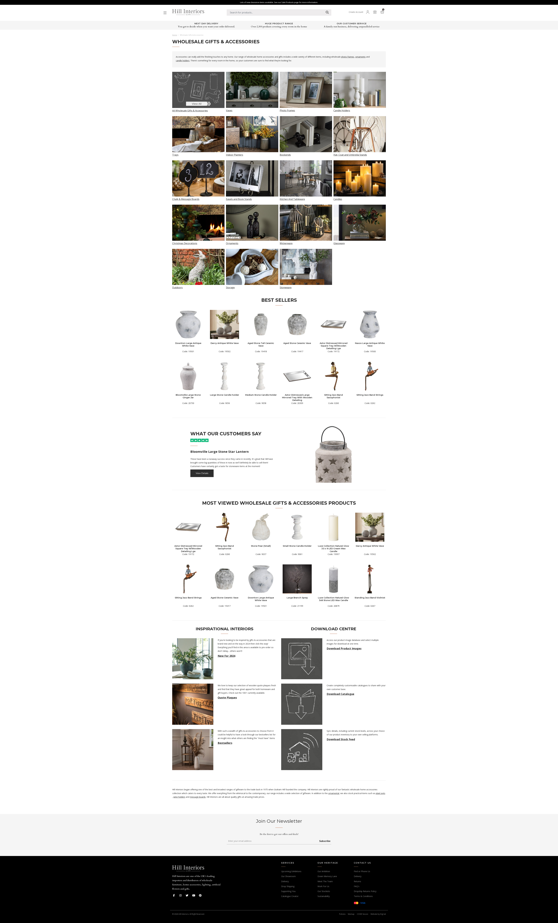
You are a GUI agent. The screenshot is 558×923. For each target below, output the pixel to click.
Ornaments (232, 243)
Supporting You (288, 891)
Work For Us (323, 886)
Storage (230, 287)
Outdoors (177, 287)
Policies (342, 914)
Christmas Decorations (184, 243)
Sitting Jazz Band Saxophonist (333, 396)
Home (174, 35)
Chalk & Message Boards (185, 199)
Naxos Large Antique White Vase (370, 344)
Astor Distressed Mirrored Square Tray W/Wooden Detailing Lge (333, 346)
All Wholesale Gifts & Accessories (190, 110)
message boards (198, 797)
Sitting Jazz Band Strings (369, 395)
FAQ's (356, 886)
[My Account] (367, 12)
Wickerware (286, 243)
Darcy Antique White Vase (225, 343)
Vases (229, 110)
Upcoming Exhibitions (291, 871)
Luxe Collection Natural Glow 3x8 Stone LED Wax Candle (333, 599)
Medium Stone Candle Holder (261, 395)
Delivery (285, 881)
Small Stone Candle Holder (297, 546)
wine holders (179, 797)
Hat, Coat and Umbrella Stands (350, 154)
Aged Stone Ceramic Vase (297, 343)
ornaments (360, 56)
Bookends (285, 154)
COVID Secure (362, 914)
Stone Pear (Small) (261, 546)
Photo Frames (287, 110)
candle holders (182, 60)
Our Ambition (324, 871)
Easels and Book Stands (239, 199)
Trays (175, 154)
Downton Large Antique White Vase (188, 344)
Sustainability (324, 896)
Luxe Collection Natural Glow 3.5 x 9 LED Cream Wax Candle (333, 548)
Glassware (339, 243)
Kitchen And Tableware (292, 199)
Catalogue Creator (289, 896)
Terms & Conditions (363, 896)
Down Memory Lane (327, 876)
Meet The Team (325, 881)
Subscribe (324, 841)
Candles (337, 199)
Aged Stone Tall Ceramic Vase (261, 344)
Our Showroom (288, 876)
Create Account (356, 12)
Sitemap (351, 914)
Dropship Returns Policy (365, 891)
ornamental (333, 793)
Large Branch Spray (297, 597)
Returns (357, 881)
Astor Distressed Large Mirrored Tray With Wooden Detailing (297, 397)
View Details (202, 473)
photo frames (347, 56)
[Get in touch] (375, 12)
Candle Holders (341, 110)
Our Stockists (324, 891)
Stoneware (285, 287)
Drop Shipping (287, 886)
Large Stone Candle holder (224, 395)
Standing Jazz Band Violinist (370, 597)
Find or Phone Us (362, 871)
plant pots (380, 793)
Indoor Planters (234, 154)
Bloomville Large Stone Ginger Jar (188, 396)
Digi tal (383, 914)
